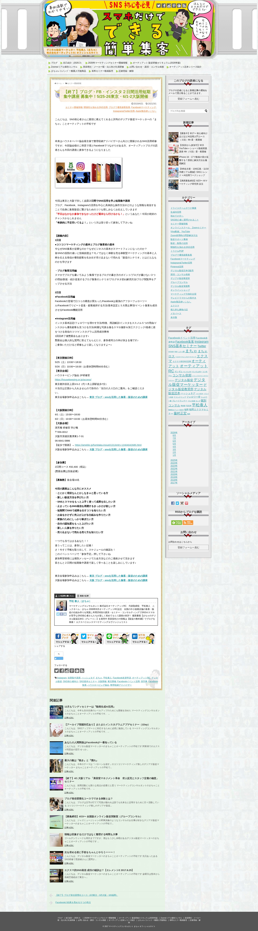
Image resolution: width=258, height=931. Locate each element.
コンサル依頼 (181, 375)
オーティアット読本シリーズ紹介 (185, 67)
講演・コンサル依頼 (180, 274)
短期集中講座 (74, 678)
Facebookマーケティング (143, 107)
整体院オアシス (173, 410)
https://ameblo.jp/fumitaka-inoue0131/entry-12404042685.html (108, 445)
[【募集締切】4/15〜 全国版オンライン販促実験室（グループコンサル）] (56, 822)
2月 (174, 452)
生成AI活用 (176, 212)
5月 (174, 444)
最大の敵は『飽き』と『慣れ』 (81, 760)
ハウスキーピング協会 (98, 685)
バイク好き (199, 393)
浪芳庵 (144, 681)
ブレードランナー (179, 401)
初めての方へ (177, 216)
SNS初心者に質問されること (185, 220)
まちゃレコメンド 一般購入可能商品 (68, 71)
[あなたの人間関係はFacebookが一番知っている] (56, 748)
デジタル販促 (184, 380)
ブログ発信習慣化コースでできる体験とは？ (88, 798)
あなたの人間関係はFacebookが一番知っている (90, 742)
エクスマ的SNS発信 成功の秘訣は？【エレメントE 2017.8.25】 (99, 870)
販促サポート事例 (179, 239)
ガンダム (179, 371)
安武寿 (188, 406)
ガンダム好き (197, 372)
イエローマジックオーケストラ (185, 357)
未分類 (174, 317)
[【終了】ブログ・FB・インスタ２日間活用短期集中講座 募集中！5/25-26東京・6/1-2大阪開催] (143, 638)
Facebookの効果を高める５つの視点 (73, 902)
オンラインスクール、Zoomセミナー (188, 227)
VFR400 (171, 351)
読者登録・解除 (126, 71)
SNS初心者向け (70, 681)
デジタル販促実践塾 (180, 286)
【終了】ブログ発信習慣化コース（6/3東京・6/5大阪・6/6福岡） (86, 895)
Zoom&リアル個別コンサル (64, 67)
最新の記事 (84, 596)
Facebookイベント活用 (128, 681)
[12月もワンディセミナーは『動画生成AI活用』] (56, 712)
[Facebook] (61, 614)
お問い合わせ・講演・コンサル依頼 (146, 67)
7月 (174, 438)
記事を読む (69, 718)
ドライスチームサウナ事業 (183, 208)
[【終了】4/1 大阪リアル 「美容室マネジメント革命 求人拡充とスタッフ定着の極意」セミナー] (56, 784)
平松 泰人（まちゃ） (80, 601)
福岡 (186, 409)
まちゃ (99, 678)
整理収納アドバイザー (121, 685)
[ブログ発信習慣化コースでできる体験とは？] (56, 804)
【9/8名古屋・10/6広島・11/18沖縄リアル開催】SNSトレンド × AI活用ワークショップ (194, 172)
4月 (174, 447)
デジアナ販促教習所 (180, 278)
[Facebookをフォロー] (164, 5)
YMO (176, 351)
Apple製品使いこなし (146, 111)
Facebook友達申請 (122, 678)
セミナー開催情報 (74, 107)
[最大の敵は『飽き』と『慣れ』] (56, 766)
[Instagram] (65, 614)
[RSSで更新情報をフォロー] (184, 5)
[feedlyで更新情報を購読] (179, 5)
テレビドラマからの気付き (183, 298)
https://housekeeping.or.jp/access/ (73, 379)
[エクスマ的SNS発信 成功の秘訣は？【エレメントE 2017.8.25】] (56, 875)
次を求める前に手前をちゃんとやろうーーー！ (89, 852)
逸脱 (188, 414)
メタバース (176, 313)
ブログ (54, 63)
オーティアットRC (141, 678)
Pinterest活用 (177, 267)
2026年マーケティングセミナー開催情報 (107, 63)
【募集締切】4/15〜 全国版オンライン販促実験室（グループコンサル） (103, 816)
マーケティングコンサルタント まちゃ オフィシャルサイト (132, 926)
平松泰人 (107, 678)
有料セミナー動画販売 (102, 71)
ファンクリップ (180, 397)
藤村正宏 (180, 413)
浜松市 (181, 410)
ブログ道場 (191, 401)
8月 (174, 435)
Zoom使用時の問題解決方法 (184, 235)
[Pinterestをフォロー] (174, 5)
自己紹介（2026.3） (73, 63)
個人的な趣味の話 (179, 309)
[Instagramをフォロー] (169, 5)
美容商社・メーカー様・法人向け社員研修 (103, 67)
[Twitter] (58, 614)
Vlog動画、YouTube (180, 231)
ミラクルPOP (177, 251)
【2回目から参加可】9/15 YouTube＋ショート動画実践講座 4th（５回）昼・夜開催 (193, 148)
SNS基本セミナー (88, 681)
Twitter (201, 346)
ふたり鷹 (181, 352)
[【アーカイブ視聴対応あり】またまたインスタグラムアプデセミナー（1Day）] (56, 730)
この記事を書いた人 (66, 596)
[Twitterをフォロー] (158, 5)
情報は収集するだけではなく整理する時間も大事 (91, 834)
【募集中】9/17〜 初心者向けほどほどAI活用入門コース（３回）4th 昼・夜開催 (193, 136)
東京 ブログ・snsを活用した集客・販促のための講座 (118, 397)
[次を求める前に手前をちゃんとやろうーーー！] (56, 858)
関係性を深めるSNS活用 (96, 107)
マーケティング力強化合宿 (183, 294)
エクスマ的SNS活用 (182, 361)
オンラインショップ (180, 290)
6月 (174, 441)
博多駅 (183, 406)
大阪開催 (102, 681)
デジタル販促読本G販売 (182, 270)
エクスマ (175, 306)
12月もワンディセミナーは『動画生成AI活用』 (90, 706)
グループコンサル (179, 282)
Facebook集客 (184, 341)
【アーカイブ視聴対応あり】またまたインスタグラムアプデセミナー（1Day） (107, 724)
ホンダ (198, 401)
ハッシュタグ (88, 678)
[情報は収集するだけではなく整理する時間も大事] (56, 840)
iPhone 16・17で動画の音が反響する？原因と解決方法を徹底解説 (194, 160)
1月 (174, 455)
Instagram (62, 678)
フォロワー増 (193, 397)
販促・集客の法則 (179, 243)
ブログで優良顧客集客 (119, 107)
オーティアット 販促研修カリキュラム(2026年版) (156, 63)
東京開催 (112, 681)
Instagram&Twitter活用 (124, 111)
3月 (174, 449)
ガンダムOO (187, 372)
